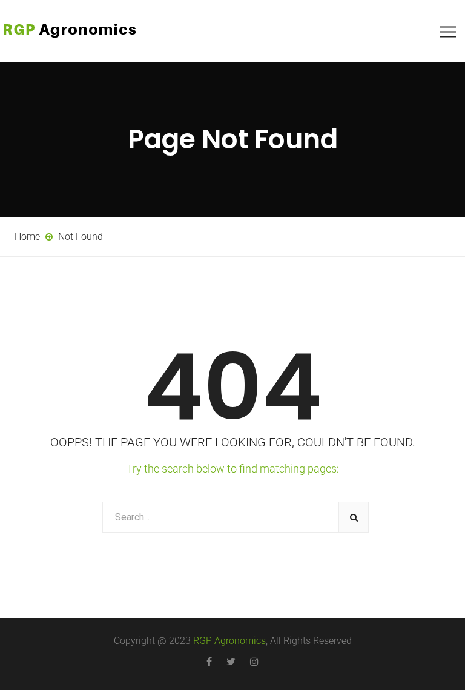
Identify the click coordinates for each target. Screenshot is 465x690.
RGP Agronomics (229, 640)
